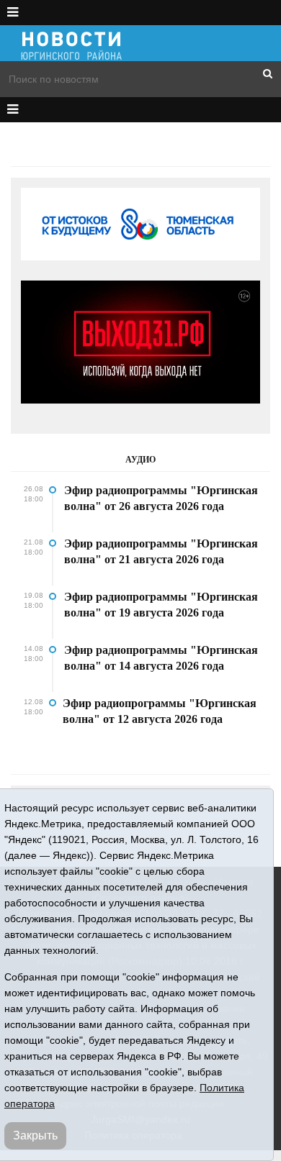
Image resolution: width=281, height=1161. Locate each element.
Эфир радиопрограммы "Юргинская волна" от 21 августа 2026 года (161, 551)
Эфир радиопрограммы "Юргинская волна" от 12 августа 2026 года (160, 711)
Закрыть (35, 1135)
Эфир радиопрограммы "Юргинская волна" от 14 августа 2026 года (161, 658)
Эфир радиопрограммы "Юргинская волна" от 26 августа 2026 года (161, 498)
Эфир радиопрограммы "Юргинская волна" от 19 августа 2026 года (161, 605)
